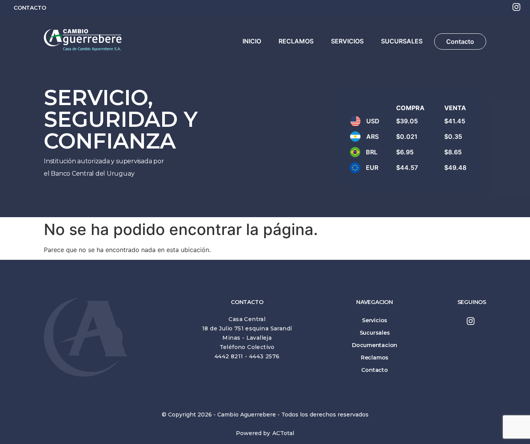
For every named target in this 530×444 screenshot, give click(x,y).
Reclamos (374, 357)
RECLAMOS (296, 41)
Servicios (374, 320)
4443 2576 (264, 356)
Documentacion (374, 345)
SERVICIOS (347, 41)
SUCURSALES (402, 41)
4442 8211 (229, 356)
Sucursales (375, 332)
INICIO (251, 41)
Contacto (460, 41)
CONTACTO (30, 7)
